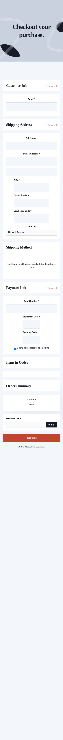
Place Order (31, 438)
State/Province (21, 196)
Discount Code (13, 419)
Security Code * (30, 332)
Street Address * (31, 154)
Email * (31, 99)
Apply (51, 424)
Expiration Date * (31, 317)
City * (17, 180)
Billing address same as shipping (33, 348)
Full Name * (31, 138)
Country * (31, 227)
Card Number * (31, 301)
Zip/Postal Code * (22, 211)
